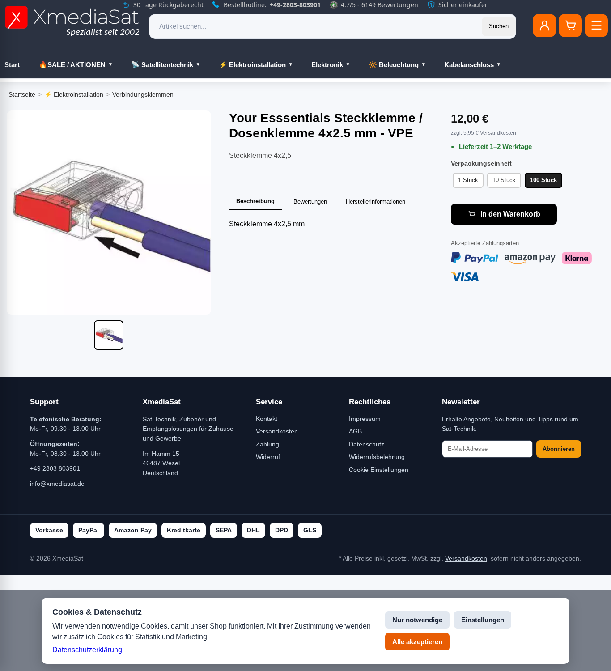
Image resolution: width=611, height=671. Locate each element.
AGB (355, 431)
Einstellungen (482, 620)
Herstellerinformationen (375, 201)
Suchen (499, 26)
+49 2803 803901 (55, 468)
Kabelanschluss (469, 64)
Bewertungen (310, 201)
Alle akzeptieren (417, 642)
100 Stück (543, 180)
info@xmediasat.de (57, 483)
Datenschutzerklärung (87, 650)
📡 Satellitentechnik (162, 64)
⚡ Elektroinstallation (252, 64)
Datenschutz (366, 444)
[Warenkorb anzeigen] (570, 25)
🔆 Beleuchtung (394, 64)
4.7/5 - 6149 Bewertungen (379, 4)
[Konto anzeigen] (544, 25)
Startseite (21, 94)
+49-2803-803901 (295, 4)
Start (12, 64)
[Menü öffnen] (596, 25)
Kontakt (266, 418)
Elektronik (327, 64)
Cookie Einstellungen (378, 469)
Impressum (365, 418)
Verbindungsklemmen (143, 94)
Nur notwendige (417, 620)
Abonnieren (559, 449)
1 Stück (468, 180)
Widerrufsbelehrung (377, 456)
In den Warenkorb (510, 214)
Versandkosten (277, 431)
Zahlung (267, 444)
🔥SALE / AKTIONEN (72, 64)
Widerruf (268, 456)
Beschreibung (255, 201)
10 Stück (504, 180)
